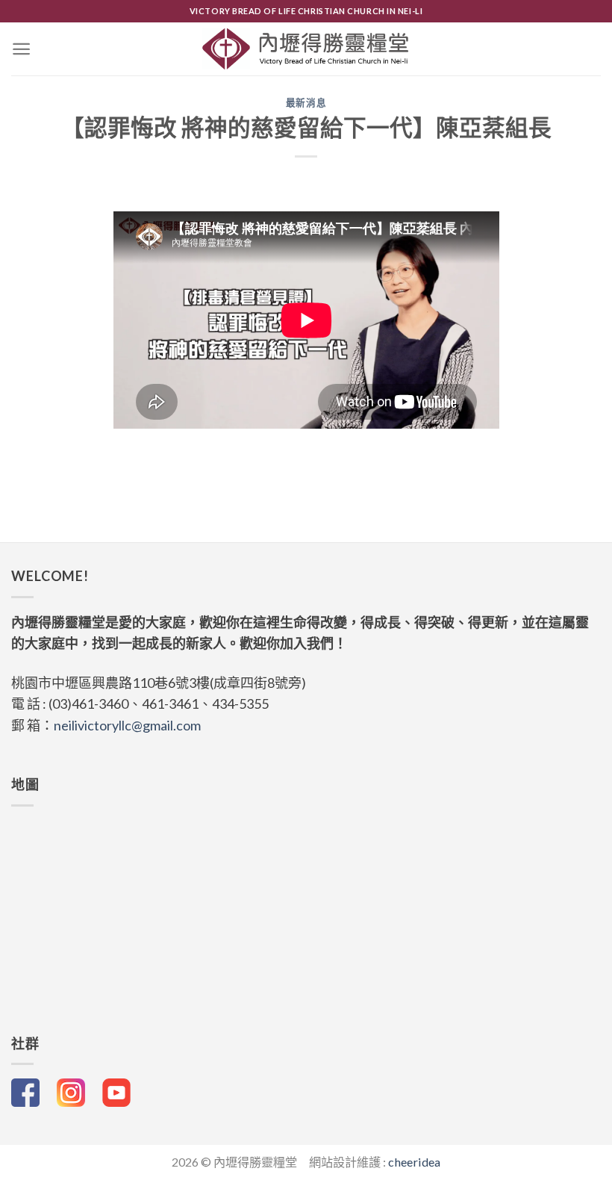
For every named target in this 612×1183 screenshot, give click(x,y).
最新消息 (306, 102)
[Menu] (21, 49)
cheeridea (414, 1162)
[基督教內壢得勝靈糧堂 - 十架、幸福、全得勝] (306, 48)
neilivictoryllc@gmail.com (127, 725)
